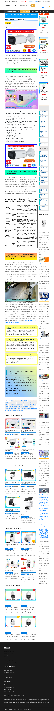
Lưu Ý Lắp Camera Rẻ (9, 691)
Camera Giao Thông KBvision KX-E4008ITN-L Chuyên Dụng (43, 47)
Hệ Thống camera (8, 689)
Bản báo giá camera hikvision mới (43, 121)
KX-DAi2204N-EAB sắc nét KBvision (11, 431)
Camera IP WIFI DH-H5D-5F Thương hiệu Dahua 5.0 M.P (12, 545)
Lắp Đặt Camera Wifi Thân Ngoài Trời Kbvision (43, 179)
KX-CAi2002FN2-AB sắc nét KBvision (27, 431)
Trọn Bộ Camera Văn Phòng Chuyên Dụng (18, 406)
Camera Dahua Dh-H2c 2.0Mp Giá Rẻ (44, 229)
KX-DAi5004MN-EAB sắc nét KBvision (11, 450)
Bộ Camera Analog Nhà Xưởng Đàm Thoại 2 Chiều (44, 69)
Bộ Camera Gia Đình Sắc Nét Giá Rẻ (15, 410)
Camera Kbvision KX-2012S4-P (44, 25)
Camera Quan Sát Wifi (33, 1)
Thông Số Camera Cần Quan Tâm (44, 300)
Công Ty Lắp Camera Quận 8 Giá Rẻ (19, 400)
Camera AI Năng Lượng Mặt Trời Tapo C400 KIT (28, 483)
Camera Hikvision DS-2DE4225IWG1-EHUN (26, 629)
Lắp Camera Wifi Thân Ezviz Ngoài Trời (44, 169)
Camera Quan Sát (9, 14)
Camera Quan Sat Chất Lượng (44, 1)
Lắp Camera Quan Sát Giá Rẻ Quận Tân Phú (44, 263)
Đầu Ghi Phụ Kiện (34, 11)
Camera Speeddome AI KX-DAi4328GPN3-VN (44, 91)
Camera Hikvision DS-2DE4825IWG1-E (26, 602)
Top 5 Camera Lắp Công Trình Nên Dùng (43, 113)
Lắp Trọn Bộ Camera (25, 11)
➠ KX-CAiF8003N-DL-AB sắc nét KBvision (27, 450)
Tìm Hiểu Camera (8, 677)
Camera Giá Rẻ (45, 7)
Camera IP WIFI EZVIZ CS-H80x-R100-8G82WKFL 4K (28, 545)
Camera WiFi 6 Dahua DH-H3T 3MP (12, 629)
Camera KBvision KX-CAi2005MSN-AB (15, 19)
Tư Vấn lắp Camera (44, 11)
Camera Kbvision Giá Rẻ (19, 14)
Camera (15, 5)
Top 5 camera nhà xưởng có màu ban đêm (43, 126)
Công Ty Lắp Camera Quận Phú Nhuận (43, 419)
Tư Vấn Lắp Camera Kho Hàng (15, 404)
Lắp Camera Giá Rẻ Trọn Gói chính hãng (44, 191)
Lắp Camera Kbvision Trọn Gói (43, 200)
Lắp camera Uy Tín (8, 675)
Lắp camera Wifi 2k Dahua (43, 183)
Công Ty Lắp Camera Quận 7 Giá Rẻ (43, 380)
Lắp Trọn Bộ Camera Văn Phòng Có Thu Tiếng (19, 407)
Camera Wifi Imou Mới (43, 164)
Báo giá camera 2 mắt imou (44, 144)
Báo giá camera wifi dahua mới (43, 152)
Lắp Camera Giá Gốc (9, 672)
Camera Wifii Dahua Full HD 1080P (43, 160)
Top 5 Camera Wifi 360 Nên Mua (44, 156)
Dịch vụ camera (8, 670)
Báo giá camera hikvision (43, 117)
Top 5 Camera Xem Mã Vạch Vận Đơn (44, 140)
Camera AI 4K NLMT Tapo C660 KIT (12, 483)
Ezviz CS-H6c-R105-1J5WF (11, 570)
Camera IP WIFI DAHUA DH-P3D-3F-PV (27, 571)
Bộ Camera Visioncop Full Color (43, 196)
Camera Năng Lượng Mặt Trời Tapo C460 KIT (11, 510)
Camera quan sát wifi (9, 684)
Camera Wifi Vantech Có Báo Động (43, 174)
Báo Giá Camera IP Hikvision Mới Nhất (43, 131)
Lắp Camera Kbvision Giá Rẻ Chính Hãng (43, 457)
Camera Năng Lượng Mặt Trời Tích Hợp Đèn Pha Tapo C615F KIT (28, 513)
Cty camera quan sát (9, 687)
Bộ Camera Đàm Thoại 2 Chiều (43, 203)
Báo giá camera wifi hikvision (43, 135)
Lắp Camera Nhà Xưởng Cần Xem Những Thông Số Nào (44, 338)
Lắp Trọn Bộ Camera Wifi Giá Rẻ (43, 208)
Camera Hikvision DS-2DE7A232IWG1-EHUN (10, 602)
